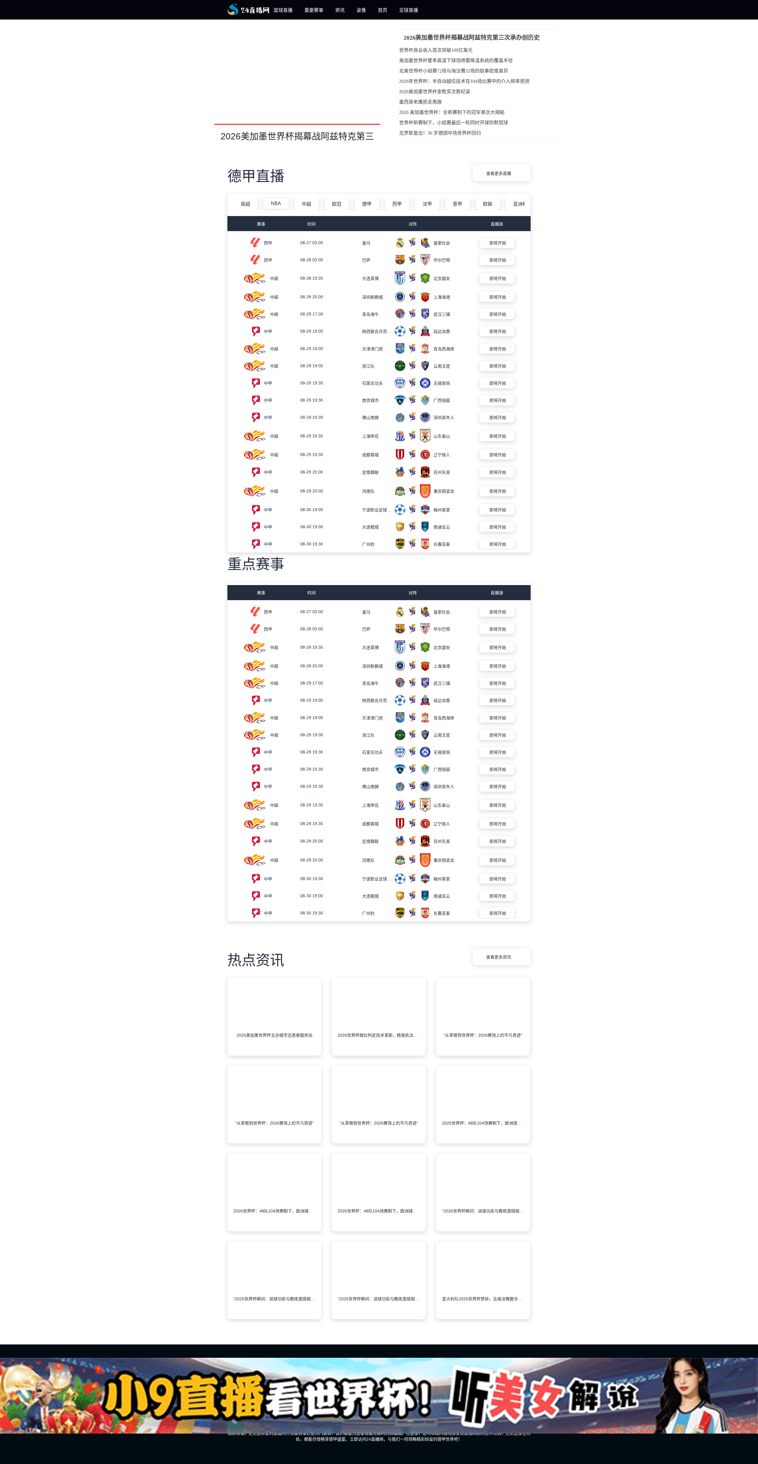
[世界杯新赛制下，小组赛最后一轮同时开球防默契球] (546, 123)
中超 (306, 204)
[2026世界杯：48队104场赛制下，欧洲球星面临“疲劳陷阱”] (483, 1114)
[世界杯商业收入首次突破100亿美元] (546, 51)
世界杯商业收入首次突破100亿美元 (436, 50)
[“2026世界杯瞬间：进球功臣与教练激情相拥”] (483, 1202)
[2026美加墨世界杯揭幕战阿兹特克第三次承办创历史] (297, 84)
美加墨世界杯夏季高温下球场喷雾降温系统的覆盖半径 (456, 60)
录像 (361, 10)
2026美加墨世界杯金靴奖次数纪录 (434, 91)
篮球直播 (283, 10)
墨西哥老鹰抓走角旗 (420, 101)
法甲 (427, 204)
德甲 (367, 204)
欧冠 (336, 204)
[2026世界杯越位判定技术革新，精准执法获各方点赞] (378, 1026)
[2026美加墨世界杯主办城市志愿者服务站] (274, 1026)
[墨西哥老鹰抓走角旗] (546, 103)
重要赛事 (313, 10)
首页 (382, 10)
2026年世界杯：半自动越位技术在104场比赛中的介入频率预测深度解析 (464, 82)
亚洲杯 (520, 204)
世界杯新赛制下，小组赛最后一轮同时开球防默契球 (453, 122)
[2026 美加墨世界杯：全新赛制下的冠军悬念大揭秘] (546, 113)
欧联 (487, 204)
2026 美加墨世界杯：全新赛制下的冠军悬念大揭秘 (452, 112)
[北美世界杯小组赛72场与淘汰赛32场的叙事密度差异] (546, 72)
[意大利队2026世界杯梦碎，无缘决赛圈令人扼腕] (483, 1290)
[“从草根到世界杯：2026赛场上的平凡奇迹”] (483, 1026)
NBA (276, 203)
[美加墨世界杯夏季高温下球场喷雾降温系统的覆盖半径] (546, 61)
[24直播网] (248, 14)
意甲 (457, 204)
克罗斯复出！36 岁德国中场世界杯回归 (440, 133)
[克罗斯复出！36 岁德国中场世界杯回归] (546, 134)
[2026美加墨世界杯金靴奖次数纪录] (546, 92)
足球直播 (408, 10)
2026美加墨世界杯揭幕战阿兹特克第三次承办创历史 (472, 37)
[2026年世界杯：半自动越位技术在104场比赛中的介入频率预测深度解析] (546, 82)
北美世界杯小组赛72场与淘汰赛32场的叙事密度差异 (453, 70)
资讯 (340, 10)
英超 (245, 204)
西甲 (397, 204)
